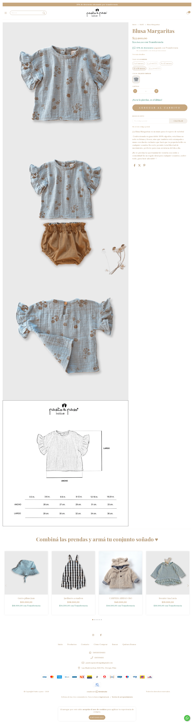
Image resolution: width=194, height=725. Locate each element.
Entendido (97, 717)
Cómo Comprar (101, 644)
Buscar (115, 644)
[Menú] (6, 12)
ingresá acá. (104, 697)
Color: (141, 73)
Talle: (139, 59)
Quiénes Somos (129, 644)
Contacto (85, 644)
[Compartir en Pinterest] (144, 165)
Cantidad (135, 86)
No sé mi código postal (141, 127)
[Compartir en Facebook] (134, 165)
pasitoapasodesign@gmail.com (99, 663)
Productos (72, 644)
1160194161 (99, 658)
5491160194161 (99, 652)
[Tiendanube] (97, 692)
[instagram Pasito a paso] (93, 635)
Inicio (134, 25)
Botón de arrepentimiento (122, 697)
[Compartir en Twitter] (139, 165)
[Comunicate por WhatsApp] (187, 718)
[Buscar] (44, 13)
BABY (142, 25)
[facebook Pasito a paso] (100, 635)
